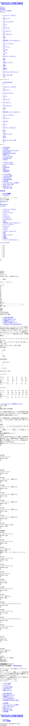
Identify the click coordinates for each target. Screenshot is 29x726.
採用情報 (2, 190)
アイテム (2, 206)
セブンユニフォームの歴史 (11, 182)
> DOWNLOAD (17, 665)
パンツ (3, 242)
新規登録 (2, 9)
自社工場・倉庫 (7, 187)
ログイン (2, 7)
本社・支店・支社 (8, 184)
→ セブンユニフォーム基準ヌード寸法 (11, 403)
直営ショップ (7, 186)
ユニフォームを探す (6, 10)
